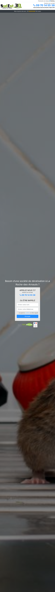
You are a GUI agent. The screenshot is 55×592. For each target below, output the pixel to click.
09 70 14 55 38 (45, 5)
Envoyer (27, 316)
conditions (27, 312)
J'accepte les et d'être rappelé (28, 312)
